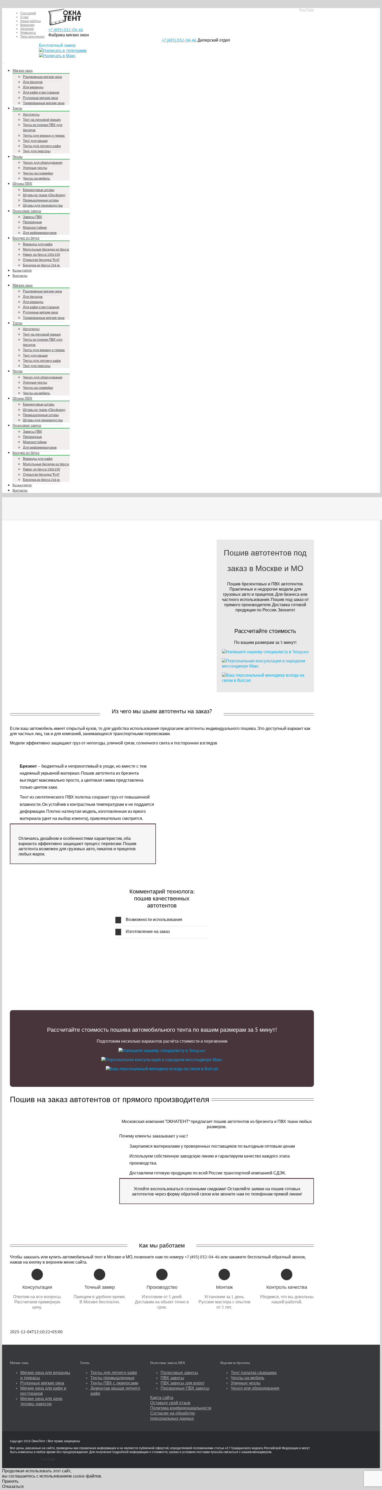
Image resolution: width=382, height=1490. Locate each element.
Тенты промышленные (112, 1377)
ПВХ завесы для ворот (183, 1383)
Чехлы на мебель (247, 1377)
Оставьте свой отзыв (170, 1402)
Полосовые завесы (179, 1372)
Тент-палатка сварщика (253, 1372)
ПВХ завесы (172, 1377)
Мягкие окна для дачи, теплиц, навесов (41, 1401)
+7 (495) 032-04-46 (65, 29)
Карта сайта (161, 1397)
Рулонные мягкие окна (42, 1383)
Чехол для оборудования (255, 1388)
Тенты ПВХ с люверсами (114, 1383)
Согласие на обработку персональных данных (172, 1415)
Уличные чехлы (246, 1383)
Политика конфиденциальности (180, 1407)
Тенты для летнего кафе (113, 1372)
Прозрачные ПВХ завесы (185, 1388)
